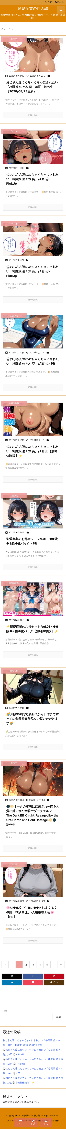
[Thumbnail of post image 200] (33, 332)
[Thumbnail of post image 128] (33, 687)
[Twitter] (12, 976)
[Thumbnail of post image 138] (33, 55)
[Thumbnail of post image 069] (33, 880)
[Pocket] (33, 982)
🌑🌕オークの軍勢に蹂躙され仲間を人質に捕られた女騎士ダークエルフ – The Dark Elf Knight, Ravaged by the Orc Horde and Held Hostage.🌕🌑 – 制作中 (32, 815)
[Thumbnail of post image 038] (33, 419)
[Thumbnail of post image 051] (33, 512)
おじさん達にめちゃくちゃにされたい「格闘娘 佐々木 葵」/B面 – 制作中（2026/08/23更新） (32, 86)
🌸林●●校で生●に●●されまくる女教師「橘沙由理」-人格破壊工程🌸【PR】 (31, 912)
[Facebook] (33, 976)
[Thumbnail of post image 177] (33, 239)
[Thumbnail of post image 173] (33, 779)
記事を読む (33, 115)
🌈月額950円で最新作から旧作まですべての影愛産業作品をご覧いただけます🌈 (32, 718)
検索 (5, 1011)
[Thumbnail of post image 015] (33, 599)
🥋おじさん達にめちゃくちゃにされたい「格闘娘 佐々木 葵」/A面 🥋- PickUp (32, 179)
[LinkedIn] (12, 982)
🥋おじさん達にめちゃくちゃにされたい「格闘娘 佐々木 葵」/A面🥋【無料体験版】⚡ (32, 451)
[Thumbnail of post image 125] (33, 147)
